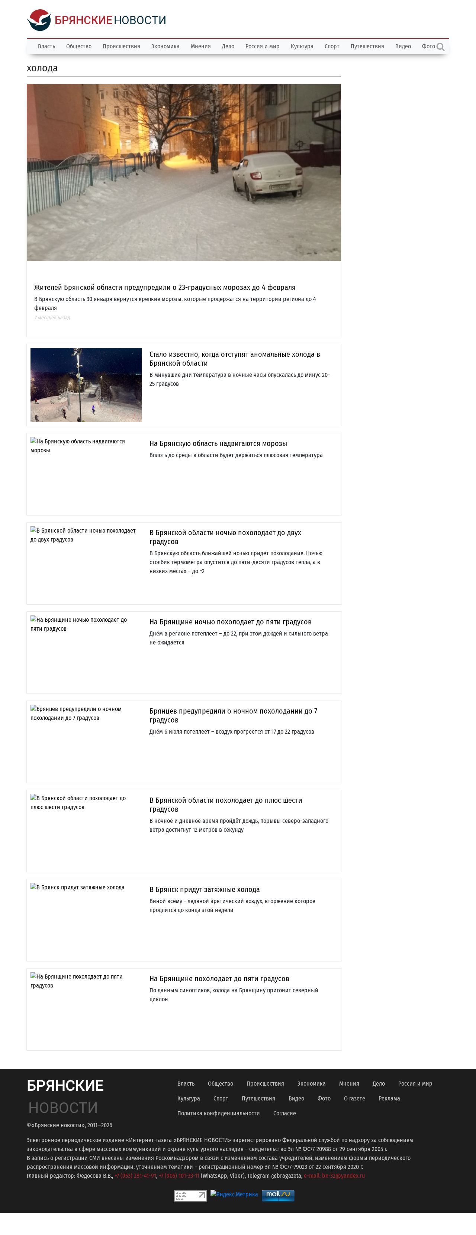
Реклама (389, 1098)
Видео (403, 46)
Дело (228, 46)
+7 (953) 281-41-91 (135, 1175)
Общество (78, 46)
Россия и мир (262, 46)
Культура (302, 46)
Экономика (165, 46)
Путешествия (367, 46)
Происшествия (121, 46)
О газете (354, 1098)
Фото (324, 1098)
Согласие (284, 1113)
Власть (46, 46)
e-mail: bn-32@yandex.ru (334, 1175)
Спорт (332, 46)
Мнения (201, 46)
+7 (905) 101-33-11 (179, 1175)
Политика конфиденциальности (218, 1113)
